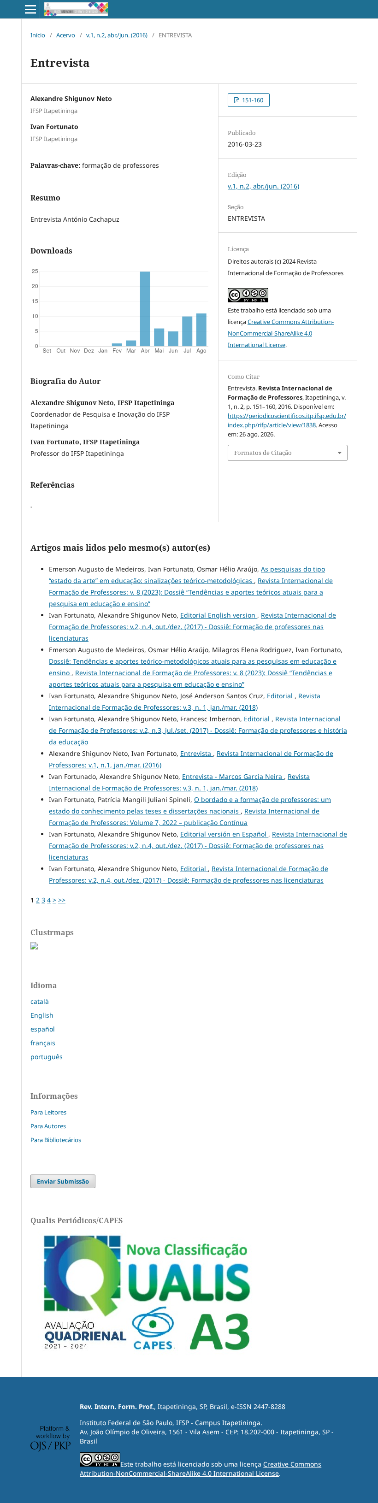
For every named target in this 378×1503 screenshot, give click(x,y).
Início (37, 35)
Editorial (281, 695)
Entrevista (196, 753)
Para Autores (48, 1126)
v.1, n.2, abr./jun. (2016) (117, 35)
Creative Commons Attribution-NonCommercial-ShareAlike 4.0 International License (281, 333)
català (39, 1001)
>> (61, 900)
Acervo (65, 35)
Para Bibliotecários (55, 1140)
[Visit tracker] (34, 947)
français (42, 1042)
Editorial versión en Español (224, 834)
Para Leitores (48, 1112)
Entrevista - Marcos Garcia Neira (233, 776)
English (41, 1015)
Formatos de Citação (263, 452)
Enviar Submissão (63, 1181)
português (46, 1056)
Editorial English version (218, 615)
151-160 (252, 100)
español (42, 1029)
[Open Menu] (30, 9)
